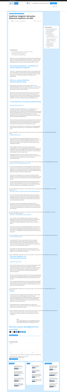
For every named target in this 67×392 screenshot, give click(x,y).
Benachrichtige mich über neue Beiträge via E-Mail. (17, 357)
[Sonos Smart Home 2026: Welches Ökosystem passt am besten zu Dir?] (11, 366)
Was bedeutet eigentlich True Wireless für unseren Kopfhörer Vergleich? (22, 51)
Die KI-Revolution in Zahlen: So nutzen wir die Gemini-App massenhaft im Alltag (53, 373)
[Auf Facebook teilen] (16, 332)
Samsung (27, 108)
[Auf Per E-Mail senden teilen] (12, 332)
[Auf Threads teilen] (19, 332)
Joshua (20, 368)
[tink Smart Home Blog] (17, 3)
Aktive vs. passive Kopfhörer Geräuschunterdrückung (19, 52)
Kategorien (28, 333)
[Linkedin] (54, 0)
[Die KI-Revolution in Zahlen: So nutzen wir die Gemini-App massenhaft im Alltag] (47, 373)
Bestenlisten (11, 13)
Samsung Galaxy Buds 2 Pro (51, 34)
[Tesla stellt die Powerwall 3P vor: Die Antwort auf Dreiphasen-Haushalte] (47, 384)
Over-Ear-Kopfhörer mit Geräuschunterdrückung (49, 44)
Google (12, 138)
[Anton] (10, 21)
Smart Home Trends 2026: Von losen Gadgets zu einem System (53, 379)
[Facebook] (52, 0)
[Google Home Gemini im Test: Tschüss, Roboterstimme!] (29, 371)
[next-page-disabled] (11, 338)
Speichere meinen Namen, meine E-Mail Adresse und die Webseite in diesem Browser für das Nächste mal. (25, 354)
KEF (11, 218)
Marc (36, 381)
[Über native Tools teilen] (10, 332)
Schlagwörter (16, 333)
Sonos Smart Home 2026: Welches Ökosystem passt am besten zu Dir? (18, 366)
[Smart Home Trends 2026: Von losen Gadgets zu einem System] (47, 379)
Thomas (55, 369)
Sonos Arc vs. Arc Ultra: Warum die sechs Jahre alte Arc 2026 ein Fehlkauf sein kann (19, 379)
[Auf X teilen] (14, 332)
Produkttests (33, 333)
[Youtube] (57, 0)
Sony (12, 194)
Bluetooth (15, 13)
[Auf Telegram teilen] (25, 332)
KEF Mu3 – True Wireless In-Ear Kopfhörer (51, 41)
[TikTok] (56, 0)
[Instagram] (53, 0)
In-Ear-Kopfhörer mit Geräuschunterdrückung (18, 53)
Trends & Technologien (52, 375)
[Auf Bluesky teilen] (21, 332)
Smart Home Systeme (22, 333)
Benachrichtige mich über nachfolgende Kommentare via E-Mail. (19, 356)
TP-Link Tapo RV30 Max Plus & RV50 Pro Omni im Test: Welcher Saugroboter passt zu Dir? (36, 375)
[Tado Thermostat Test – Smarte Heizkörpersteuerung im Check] (29, 380)
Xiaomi (12, 166)
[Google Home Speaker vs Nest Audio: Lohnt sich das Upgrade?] (11, 384)
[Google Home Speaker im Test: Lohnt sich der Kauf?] (29, 366)
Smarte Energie (51, 369)
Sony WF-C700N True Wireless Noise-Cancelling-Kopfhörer (51, 39)
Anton (18, 319)
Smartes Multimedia (21, 13)
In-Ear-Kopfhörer (35, 86)
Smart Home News (52, 386)
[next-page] (10, 388)
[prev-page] (9, 338)
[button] (55, 6)
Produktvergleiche (39, 333)
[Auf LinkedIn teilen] (23, 332)
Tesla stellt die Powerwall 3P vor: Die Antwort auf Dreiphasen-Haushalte (53, 384)
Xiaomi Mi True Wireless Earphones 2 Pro (52, 37)
